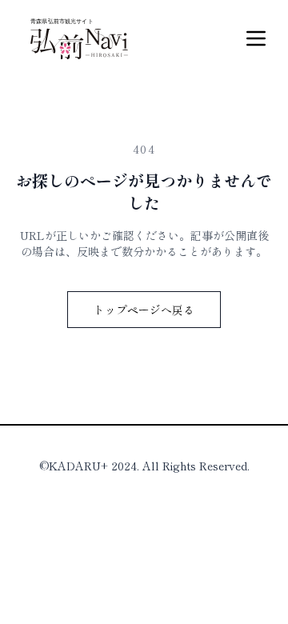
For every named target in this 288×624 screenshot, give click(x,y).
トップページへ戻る (144, 310)
